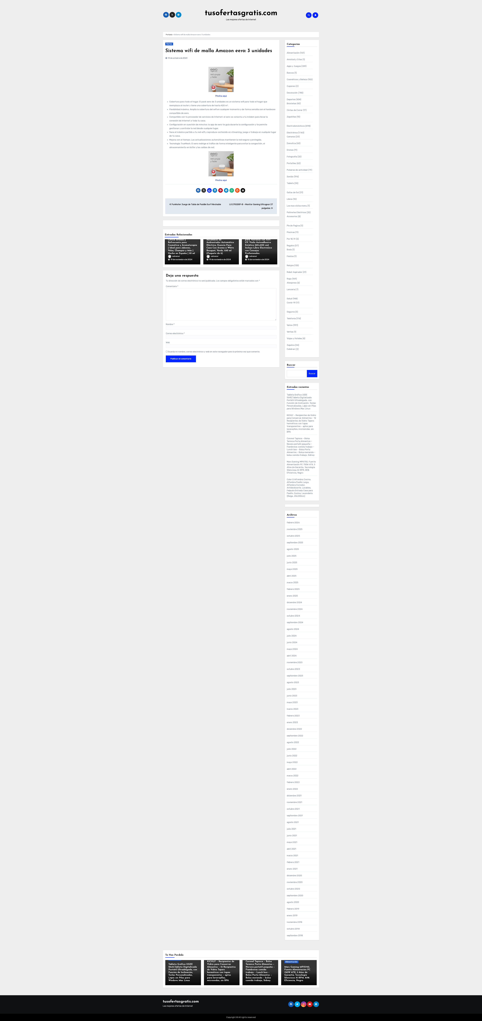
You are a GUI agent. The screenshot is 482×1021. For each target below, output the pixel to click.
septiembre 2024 (295, 622)
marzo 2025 (292, 582)
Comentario (172, 286)
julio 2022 (292, 749)
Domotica (291, 143)
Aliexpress (292, 283)
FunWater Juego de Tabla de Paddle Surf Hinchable (196, 204)
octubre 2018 (293, 929)
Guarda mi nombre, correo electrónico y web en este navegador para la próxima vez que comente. (214, 351)
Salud (289, 298)
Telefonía (291, 318)
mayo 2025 (292, 569)
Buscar (291, 365)
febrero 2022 (293, 782)
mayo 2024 (292, 649)
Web (168, 342)
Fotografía (292, 156)
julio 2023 (291, 689)
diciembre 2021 (294, 795)
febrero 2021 (293, 862)
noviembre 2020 (295, 882)
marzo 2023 (292, 709)
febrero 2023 (293, 716)
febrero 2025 (293, 589)
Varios (169, 44)
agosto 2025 (293, 549)
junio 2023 (292, 696)
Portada (169, 35)
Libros (290, 199)
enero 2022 (292, 789)
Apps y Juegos (294, 66)
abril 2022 (292, 769)
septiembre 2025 (295, 542)
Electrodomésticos (296, 126)
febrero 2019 (293, 909)
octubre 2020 (293, 889)
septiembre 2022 (295, 735)
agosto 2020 (293, 902)
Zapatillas (291, 117)
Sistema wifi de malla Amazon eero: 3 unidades (218, 51)
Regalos (290, 245)
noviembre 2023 (295, 662)
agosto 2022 (293, 742)
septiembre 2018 (295, 935)
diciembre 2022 (294, 729)
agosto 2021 (293, 822)
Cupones (291, 86)
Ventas (290, 332)
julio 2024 (292, 636)
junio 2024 (292, 642)
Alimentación (293, 53)
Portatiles (291, 163)
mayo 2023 (292, 702)
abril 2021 (291, 849)
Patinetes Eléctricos (296, 212)
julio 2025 (291, 556)
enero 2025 (292, 596)
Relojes (290, 265)
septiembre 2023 (295, 676)
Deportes (291, 99)
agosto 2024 (293, 629)
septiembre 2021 (295, 815)
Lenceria (291, 289)
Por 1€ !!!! (291, 239)
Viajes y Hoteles (294, 338)
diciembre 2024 (294, 602)
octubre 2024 (293, 616)
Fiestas (290, 256)
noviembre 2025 (295, 529)
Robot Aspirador (294, 272)
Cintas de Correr (295, 110)
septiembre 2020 (295, 895)
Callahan (291, 349)
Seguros (291, 312)
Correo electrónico (175, 333)
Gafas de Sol (293, 192)
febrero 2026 (293, 522)
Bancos (290, 73)
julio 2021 (291, 829)
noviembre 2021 (294, 802)
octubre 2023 (293, 669)
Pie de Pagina (293, 225)
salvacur (176, 256)
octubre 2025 (293, 536)
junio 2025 (292, 562)
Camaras (291, 136)
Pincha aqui (221, 96)
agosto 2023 (293, 682)
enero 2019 (292, 915)
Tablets (290, 183)
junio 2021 (292, 835)
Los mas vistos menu (297, 206)
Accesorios (292, 216)
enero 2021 (292, 869)
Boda (289, 249)
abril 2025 (291, 576)
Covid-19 (291, 302)
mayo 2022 (292, 762)
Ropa (289, 279)
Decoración (292, 93)
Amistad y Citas (294, 59)
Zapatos (291, 345)
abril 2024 (292, 656)
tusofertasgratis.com (241, 13)
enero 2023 (292, 722)
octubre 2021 (293, 809)
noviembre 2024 (295, 609)
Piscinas (291, 232)
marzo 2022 (292, 775)
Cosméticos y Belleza (297, 79)
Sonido (290, 176)
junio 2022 (292, 755)
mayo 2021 (292, 842)
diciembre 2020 (294, 875)
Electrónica (292, 132)
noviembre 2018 (294, 922)
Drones (290, 150)
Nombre (170, 324)
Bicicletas (291, 103)
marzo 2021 (292, 855)
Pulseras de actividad (297, 170)
